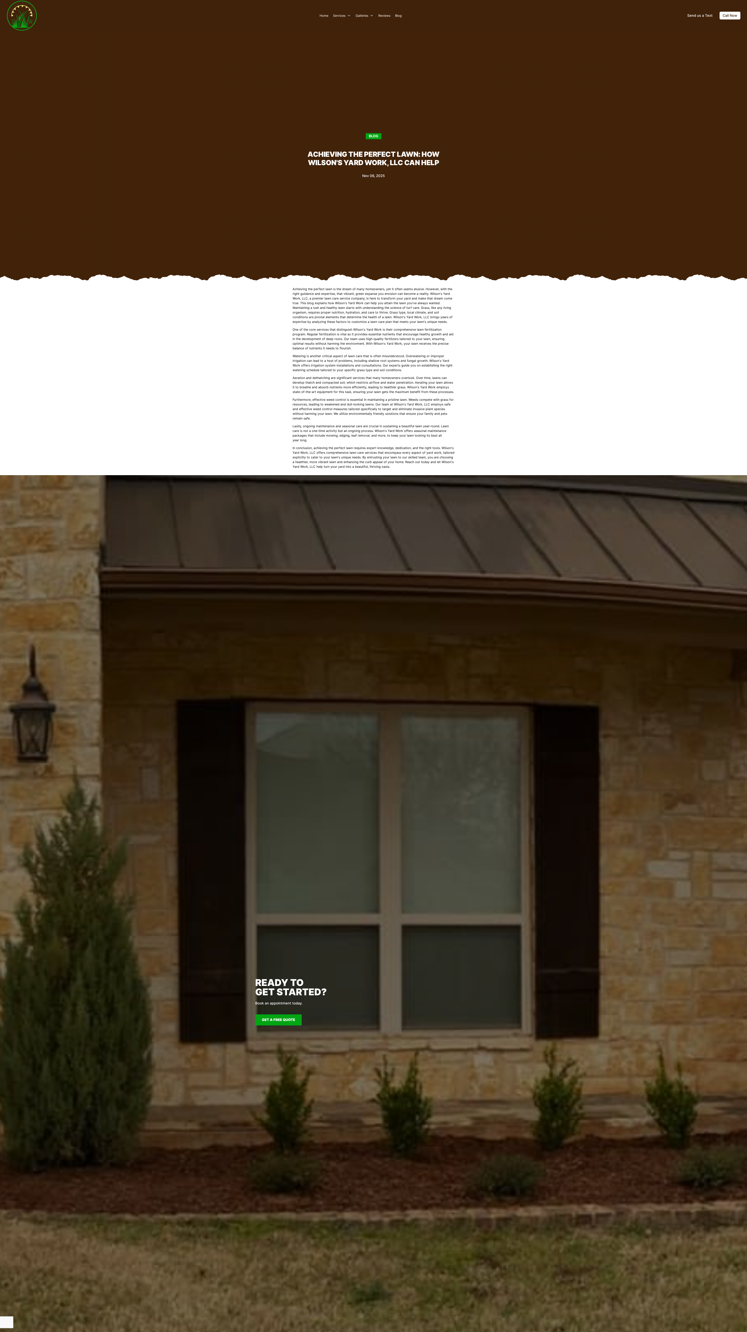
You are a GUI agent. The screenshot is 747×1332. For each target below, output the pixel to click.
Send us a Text (700, 15)
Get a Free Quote (278, 1020)
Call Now (730, 15)
